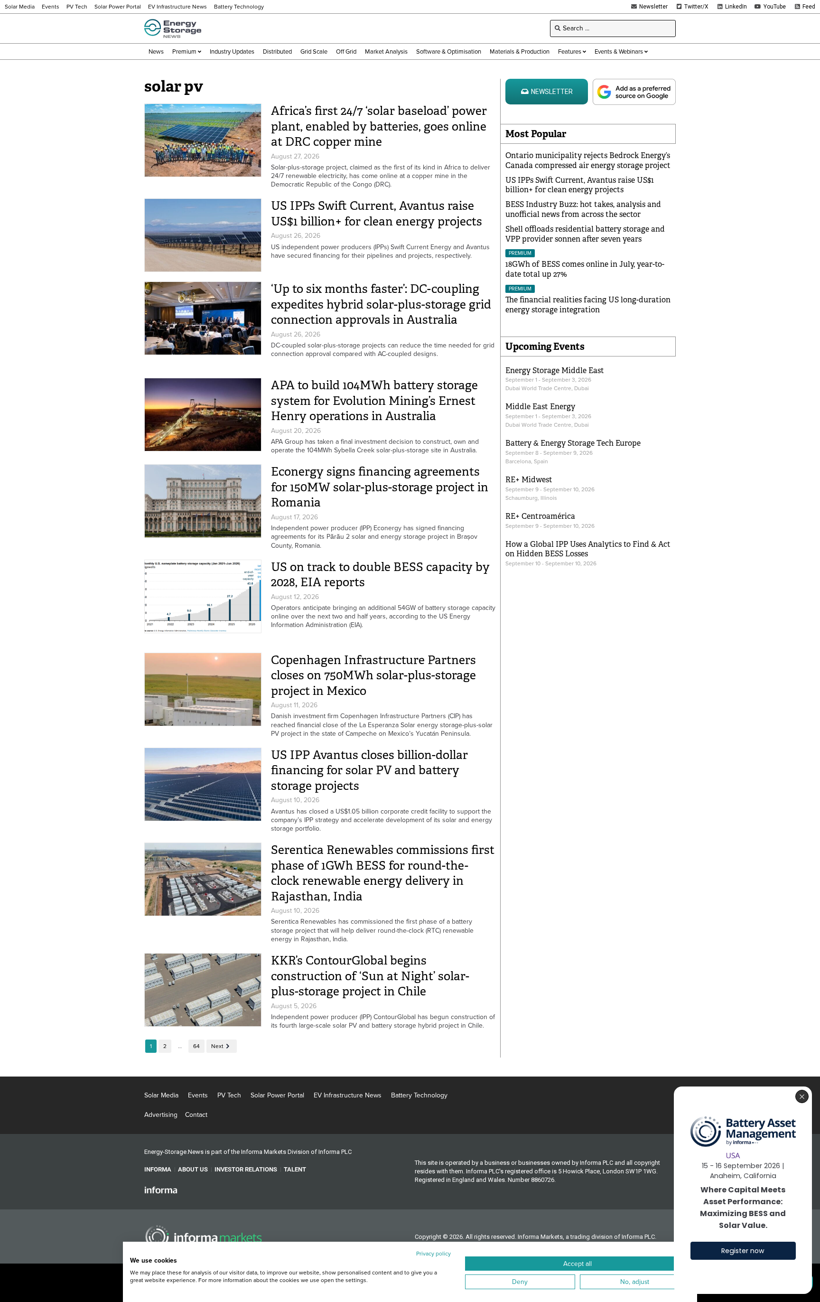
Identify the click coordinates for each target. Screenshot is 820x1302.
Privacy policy (433, 1253)
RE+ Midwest (528, 480)
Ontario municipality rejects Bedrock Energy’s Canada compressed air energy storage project (588, 160)
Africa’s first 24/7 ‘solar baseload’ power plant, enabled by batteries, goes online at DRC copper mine (379, 126)
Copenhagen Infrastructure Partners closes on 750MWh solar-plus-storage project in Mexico (373, 675)
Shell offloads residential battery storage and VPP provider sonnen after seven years (585, 234)
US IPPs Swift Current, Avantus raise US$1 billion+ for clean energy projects (376, 213)
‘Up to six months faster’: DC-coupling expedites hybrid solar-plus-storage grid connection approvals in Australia (381, 304)
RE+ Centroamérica (540, 516)
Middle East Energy (540, 407)
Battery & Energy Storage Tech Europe (573, 443)
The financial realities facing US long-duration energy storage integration (588, 305)
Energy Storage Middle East (554, 370)
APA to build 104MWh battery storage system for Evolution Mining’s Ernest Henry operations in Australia (374, 400)
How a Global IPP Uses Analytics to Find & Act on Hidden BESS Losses (588, 549)
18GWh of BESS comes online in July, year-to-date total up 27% (584, 269)
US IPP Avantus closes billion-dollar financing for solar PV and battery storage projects (369, 770)
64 (196, 1046)
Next (217, 1046)
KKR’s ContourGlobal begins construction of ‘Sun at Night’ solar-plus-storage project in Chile (370, 976)
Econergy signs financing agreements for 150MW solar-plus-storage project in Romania (379, 487)
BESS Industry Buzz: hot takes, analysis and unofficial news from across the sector (583, 209)
